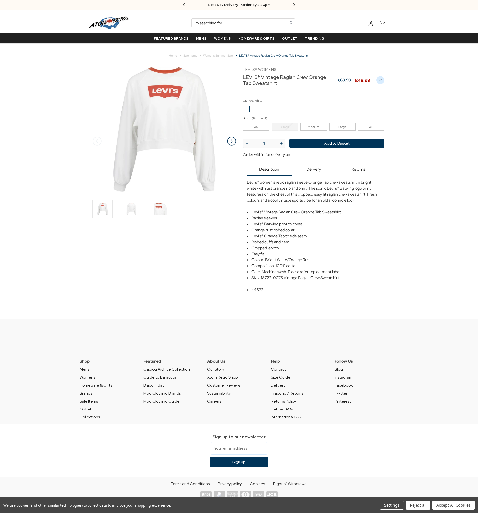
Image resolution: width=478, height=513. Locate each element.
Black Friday (153, 385)
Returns (358, 169)
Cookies (257, 483)
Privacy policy (230, 483)
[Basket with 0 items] (382, 24)
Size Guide (280, 377)
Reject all (418, 505)
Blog (339, 369)
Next (232, 141)
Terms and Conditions (190, 483)
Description (269, 169)
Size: (255, 118)
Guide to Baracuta (159, 377)
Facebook (344, 385)
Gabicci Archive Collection (166, 369)
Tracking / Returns (287, 393)
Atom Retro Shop (222, 377)
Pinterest (343, 401)
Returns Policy (283, 401)
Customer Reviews (223, 385)
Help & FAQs (282, 409)
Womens (87, 377)
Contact (278, 369)
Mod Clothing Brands (162, 393)
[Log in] (370, 24)
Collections (90, 417)
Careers (214, 401)
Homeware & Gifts (96, 385)
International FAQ (286, 417)
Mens (84, 369)
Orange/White (253, 101)
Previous (97, 141)
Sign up (239, 461)
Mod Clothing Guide (161, 401)
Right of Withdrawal (290, 483)
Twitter (341, 393)
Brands (86, 393)
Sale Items (89, 401)
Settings (392, 505)
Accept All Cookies (453, 505)
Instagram (343, 377)
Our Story (215, 369)
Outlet (85, 409)
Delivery (313, 169)
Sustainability (219, 393)
